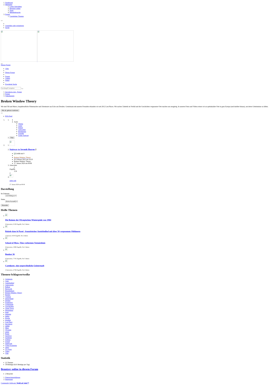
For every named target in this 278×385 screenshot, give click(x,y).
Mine (7, 328)
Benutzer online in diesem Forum (19, 369)
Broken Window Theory (13, 293)
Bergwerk (8, 289)
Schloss (7, 340)
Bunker (7, 295)
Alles (7, 69)
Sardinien (8, 338)
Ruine (7, 334)
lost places (8, 324)
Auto (7, 281)
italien (7, 316)
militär (7, 326)
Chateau (8, 297)
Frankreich (9, 302)
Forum (7, 76)
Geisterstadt (9, 304)
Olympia (8, 330)
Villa (6, 353)
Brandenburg (9, 291)
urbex (7, 347)
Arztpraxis (8, 279)
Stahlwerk (8, 344)
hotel (7, 312)
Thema (20, 124)
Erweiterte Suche (11, 84)
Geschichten (9, 306)
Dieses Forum (10, 72)
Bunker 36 (10, 254)
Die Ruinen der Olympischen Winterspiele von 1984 (28, 220)
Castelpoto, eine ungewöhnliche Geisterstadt (24, 266)
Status (3, 199)
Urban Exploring (11, 345)
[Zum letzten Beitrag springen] (11, 177)
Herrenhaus (9, 310)
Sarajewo (8, 336)
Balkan (7, 287)
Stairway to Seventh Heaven (22, 149)
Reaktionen (22, 132)
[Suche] (2, 63)
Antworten (22, 130)
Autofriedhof (9, 283)
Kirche (7, 318)
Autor (20, 126)
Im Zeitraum (5, 194)
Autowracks (9, 285)
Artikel (7, 78)
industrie (8, 314)
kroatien (8, 320)
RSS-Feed (8, 116)
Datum (20, 128)
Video (7, 351)
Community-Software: (15, 383)
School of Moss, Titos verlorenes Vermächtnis (25, 243)
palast (7, 332)
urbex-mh (13, 181)
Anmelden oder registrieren (14, 26)
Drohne (7, 301)
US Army (8, 349)
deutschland (9, 299)
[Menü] (2, 20)
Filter (12, 138)
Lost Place (8, 322)
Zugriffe (21, 133)
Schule (7, 342)
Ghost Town (9, 308)
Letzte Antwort (23, 135)
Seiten (7, 80)
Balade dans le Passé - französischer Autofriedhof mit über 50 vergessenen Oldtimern (42, 231)
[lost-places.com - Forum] (37, 61)
